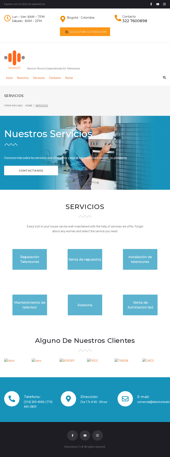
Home (28, 105)
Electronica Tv (72, 446)
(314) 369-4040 (34, 402)
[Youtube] (157, 4)
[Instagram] (164, 4)
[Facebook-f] (151, 4)
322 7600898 (134, 21)
